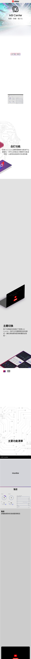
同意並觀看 (15, 300)
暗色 (9, 371)
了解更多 (18, 54)
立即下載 (13, 54)
